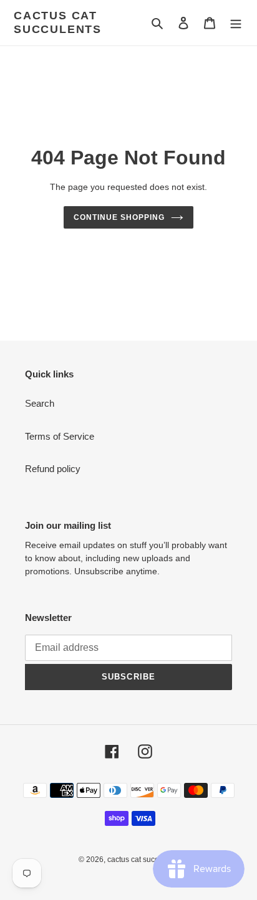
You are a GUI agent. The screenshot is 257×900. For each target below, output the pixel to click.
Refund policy (52, 468)
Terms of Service (59, 436)
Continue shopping (119, 217)
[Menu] (236, 22)
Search (39, 403)
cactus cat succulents (58, 22)
